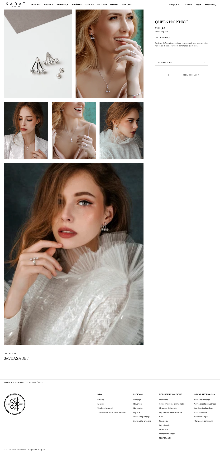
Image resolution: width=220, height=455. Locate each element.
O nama (100, 400)
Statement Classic (167, 433)
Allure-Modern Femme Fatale (172, 404)
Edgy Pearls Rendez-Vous (170, 412)
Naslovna (8, 382)
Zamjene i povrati (105, 408)
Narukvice (138, 408)
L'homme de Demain (168, 408)
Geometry (163, 421)
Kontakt (100, 404)
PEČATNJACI (165, 438)
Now (161, 416)
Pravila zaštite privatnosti (205, 404)
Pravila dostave (200, 412)
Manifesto (163, 400)
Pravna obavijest (201, 416)
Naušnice (19, 382)
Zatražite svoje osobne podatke (111, 412)
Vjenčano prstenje (141, 416)
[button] (174, 5)
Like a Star (163, 429)
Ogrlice (136, 412)
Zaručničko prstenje (142, 421)
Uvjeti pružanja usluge (203, 408)
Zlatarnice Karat (18, 449)
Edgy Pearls (164, 425)
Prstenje (137, 400)
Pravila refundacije (202, 400)
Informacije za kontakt (203, 421)
